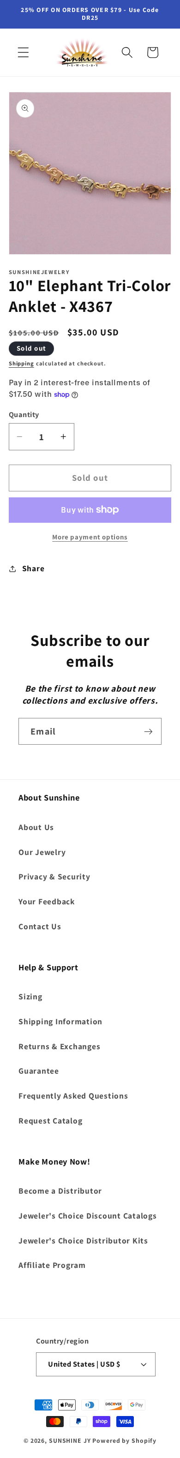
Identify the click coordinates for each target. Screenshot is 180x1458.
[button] (23, 52)
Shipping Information (60, 1021)
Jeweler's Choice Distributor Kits (83, 1240)
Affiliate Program (52, 1265)
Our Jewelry (42, 852)
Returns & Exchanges (59, 1046)
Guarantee (38, 1070)
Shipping (21, 363)
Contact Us (39, 926)
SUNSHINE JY (70, 1440)
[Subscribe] (148, 731)
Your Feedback (46, 901)
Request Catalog (50, 1120)
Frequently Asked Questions (73, 1095)
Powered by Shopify (124, 1440)
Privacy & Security (54, 876)
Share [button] (33, 568)
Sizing (30, 996)
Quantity (24, 414)
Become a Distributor (60, 1190)
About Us (36, 827)
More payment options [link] (90, 536)
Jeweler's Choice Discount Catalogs (87, 1215)
